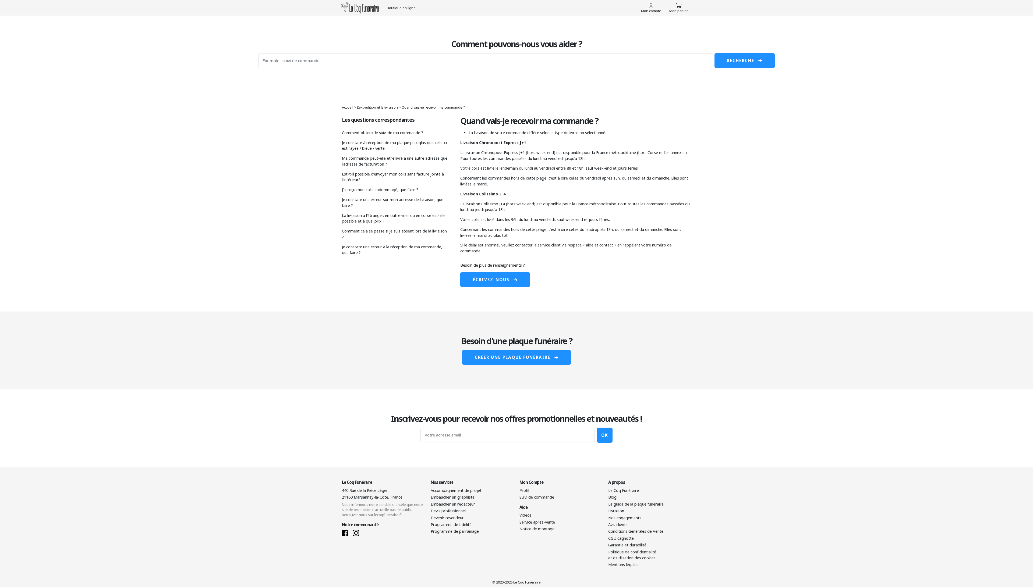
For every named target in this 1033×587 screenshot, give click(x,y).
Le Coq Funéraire (623, 490)
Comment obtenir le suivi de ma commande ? (382, 132)
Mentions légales (623, 564)
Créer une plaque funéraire (512, 357)
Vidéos (525, 515)
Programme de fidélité (451, 524)
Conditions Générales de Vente (635, 531)
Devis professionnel (448, 510)
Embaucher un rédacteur (453, 504)
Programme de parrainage (455, 531)
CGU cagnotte (621, 538)
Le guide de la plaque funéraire (636, 504)
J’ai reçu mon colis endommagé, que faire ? (380, 189)
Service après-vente (537, 522)
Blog (612, 497)
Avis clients (618, 524)
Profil (524, 490)
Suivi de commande (536, 497)
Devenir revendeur (447, 517)
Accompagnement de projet (456, 490)
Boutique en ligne (401, 7)
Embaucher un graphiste (453, 497)
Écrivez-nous (491, 279)
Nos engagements (624, 517)
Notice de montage (536, 528)
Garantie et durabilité (627, 544)
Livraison (616, 510)
